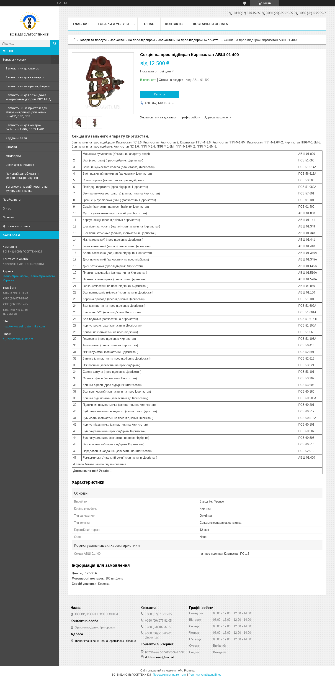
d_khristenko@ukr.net (18, 339)
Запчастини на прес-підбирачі (28, 86)
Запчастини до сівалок (22, 68)
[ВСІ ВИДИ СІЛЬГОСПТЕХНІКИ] (29, 21)
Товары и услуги (14, 59)
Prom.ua (189, 670)
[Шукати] (54, 43)
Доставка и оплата (16, 226)
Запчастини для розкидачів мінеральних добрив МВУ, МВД (28, 97)
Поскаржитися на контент (169, 674)
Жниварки (13, 156)
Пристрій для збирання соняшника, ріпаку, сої (22, 175)
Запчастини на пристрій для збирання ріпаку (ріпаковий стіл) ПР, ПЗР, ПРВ (26, 112)
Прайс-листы (12, 199)
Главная (80, 24)
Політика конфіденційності (205, 674)
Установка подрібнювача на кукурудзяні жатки (27, 188)
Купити (159, 94)
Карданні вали (16, 138)
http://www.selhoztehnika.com (24, 326)
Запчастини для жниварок (25, 77)
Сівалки (11, 147)
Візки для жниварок (20, 165)
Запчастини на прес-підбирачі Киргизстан (189, 40)
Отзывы (9, 217)
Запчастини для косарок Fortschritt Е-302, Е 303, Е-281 (25, 127)
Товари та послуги (93, 40)
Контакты (174, 24)
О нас (7, 208)
